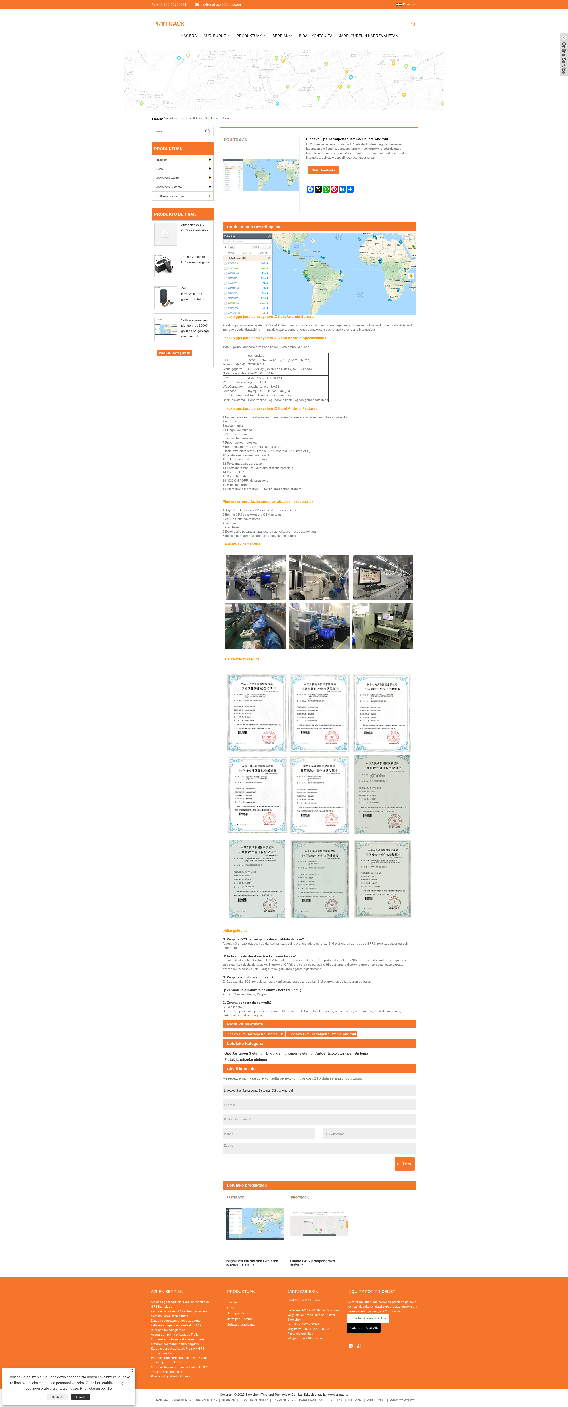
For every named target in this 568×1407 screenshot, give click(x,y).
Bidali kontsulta (324, 170)
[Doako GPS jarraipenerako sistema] (319, 1224)
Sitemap (354, 1400)
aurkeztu (404, 1164)
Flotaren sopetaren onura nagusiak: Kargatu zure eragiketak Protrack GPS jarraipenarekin (178, 1348)
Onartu (81, 1397)
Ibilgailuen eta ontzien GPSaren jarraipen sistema (252, 1262)
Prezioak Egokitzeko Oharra (170, 1376)
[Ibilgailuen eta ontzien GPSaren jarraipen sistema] (255, 1224)
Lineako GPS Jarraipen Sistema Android (322, 1034)
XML (381, 1400)
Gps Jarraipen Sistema (219, 118)
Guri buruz (214, 36)
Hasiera (189, 36)
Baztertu (58, 1397)
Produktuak (249, 36)
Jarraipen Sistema (191, 118)
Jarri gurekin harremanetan (368, 36)
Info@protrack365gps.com (306, 1338)
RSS (370, 1400)
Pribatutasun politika (96, 1388)
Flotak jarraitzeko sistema (245, 1060)
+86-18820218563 (315, 1329)
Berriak (280, 36)
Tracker (161, 159)
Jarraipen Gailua (168, 178)
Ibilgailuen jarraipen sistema (288, 1053)
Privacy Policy (402, 1400)
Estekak (335, 1400)
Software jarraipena (170, 196)
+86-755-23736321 (171, 4)
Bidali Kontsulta (316, 36)
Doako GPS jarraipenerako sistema (312, 1262)
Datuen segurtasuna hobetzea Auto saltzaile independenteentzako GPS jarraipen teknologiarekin (176, 1325)
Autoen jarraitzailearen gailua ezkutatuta (193, 294)
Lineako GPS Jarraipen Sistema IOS (254, 1034)
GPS (159, 168)
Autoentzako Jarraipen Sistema (341, 1053)
